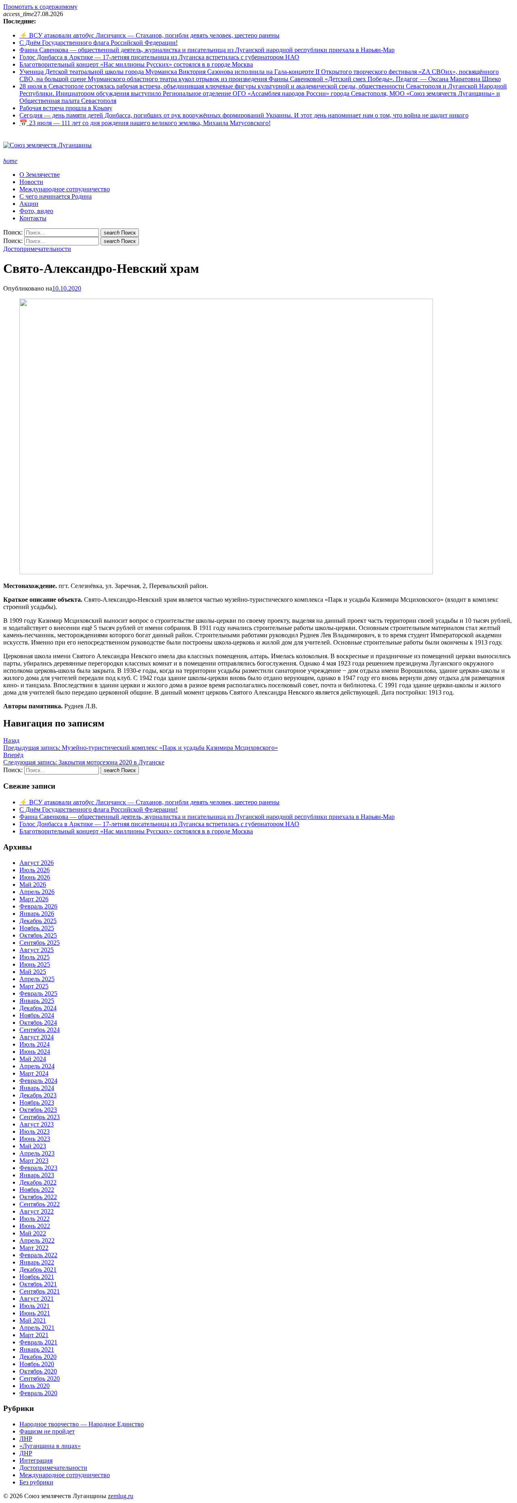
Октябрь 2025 (38, 935)
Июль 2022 (34, 1218)
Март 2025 (33, 986)
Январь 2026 (36, 913)
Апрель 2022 (37, 1240)
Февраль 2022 (38, 1255)
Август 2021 (36, 1298)
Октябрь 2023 (38, 1109)
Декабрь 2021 (38, 1269)
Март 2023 (33, 1160)
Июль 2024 (34, 1044)
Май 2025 (32, 971)
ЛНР (25, 1438)
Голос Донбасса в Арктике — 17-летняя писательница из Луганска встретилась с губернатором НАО (159, 57)
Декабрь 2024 (38, 1008)
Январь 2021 (36, 1349)
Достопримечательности (37, 248)
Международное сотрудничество (64, 189)
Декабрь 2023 (38, 1095)
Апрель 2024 (37, 1066)
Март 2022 (33, 1247)
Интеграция (36, 1460)
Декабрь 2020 (38, 1356)
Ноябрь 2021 (36, 1276)
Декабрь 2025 (38, 920)
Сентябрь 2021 (39, 1291)
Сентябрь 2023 (39, 1117)
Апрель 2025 (37, 978)
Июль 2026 (34, 870)
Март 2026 (33, 899)
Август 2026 (36, 862)
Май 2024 (32, 1058)
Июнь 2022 (34, 1225)
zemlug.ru (120, 1496)
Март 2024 (33, 1073)
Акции (28, 203)
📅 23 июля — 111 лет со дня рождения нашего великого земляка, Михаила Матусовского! (145, 122)
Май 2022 (32, 1233)
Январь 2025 (36, 1000)
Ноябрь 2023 (36, 1102)
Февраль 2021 (38, 1342)
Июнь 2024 (34, 1051)
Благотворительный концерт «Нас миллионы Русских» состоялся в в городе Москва (136, 64)
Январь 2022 (36, 1262)
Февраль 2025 (38, 993)
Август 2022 (36, 1211)
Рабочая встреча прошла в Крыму (65, 108)
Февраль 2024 (38, 1080)
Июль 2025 (34, 957)
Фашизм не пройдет (47, 1431)
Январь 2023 (36, 1175)
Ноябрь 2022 (36, 1189)
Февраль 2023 (38, 1167)
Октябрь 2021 (38, 1284)
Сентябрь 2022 (39, 1204)
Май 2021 (32, 1320)
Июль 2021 (34, 1305)
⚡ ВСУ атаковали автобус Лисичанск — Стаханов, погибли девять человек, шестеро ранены (149, 35)
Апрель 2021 (37, 1327)
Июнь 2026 (34, 877)
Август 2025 (36, 949)
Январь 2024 (36, 1087)
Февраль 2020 (38, 1393)
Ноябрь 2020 (36, 1364)
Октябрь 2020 (38, 1371)
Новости (31, 181)
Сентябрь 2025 (39, 942)
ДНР (25, 1453)
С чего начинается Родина (55, 196)
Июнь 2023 (34, 1138)
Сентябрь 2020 (39, 1378)
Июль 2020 (34, 1385)
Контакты (32, 218)
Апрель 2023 (37, 1153)
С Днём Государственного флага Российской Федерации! (98, 42)
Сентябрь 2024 (39, 1029)
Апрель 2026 (37, 891)
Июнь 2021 (34, 1313)
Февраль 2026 (38, 906)
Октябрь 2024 (38, 1022)
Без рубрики (36, 1482)
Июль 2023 (34, 1131)
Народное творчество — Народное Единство (81, 1424)
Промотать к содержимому (40, 6)
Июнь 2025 (34, 964)
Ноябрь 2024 (36, 1015)
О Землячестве (39, 174)
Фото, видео (36, 210)
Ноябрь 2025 (36, 928)
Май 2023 (32, 1146)
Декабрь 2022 (38, 1182)
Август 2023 (36, 1124)
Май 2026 (32, 884)
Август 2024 (36, 1037)
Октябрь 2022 (38, 1196)
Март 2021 (33, 1334)
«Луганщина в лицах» (50, 1445)
